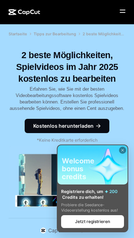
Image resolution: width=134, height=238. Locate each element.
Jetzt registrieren (92, 221)
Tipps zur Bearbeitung (55, 33)
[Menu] (122, 11)
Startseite (18, 33)
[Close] (122, 150)
